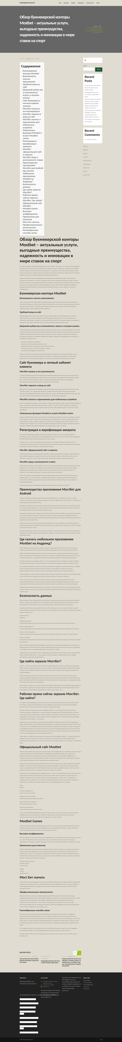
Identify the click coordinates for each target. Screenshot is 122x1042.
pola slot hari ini (87, 160)
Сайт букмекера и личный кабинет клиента (31, 103)
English (88, 60)
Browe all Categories (88, 982)
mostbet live (32, 736)
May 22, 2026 (34, 956)
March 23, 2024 (30, 58)
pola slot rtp (86, 168)
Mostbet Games (30, 209)
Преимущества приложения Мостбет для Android (33, 165)
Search (85, 66)
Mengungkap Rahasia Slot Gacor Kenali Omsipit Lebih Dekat (91, 95)
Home (96, 26)
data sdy (85, 146)
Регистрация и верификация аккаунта (30, 144)
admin (22, 58)
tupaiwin (85, 153)
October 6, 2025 (45, 958)
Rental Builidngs (87, 980)
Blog (100, 26)
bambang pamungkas (25, 956)
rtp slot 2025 (86, 175)
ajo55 (21, 995)
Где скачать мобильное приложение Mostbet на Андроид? (29, 176)
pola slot (85, 157)
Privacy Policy (86, 988)
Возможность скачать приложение (29, 79)
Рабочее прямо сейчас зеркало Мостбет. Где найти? (33, 198)
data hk (85, 171)
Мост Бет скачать (31, 222)
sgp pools (85, 150)
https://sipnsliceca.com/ (33, 995)
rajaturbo (25, 995)
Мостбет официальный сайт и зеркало (32, 152)
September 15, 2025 (72, 956)
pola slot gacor (87, 164)
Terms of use (86, 986)
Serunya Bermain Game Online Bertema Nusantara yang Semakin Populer (29, 960)
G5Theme (31, 1039)
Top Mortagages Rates (88, 984)
